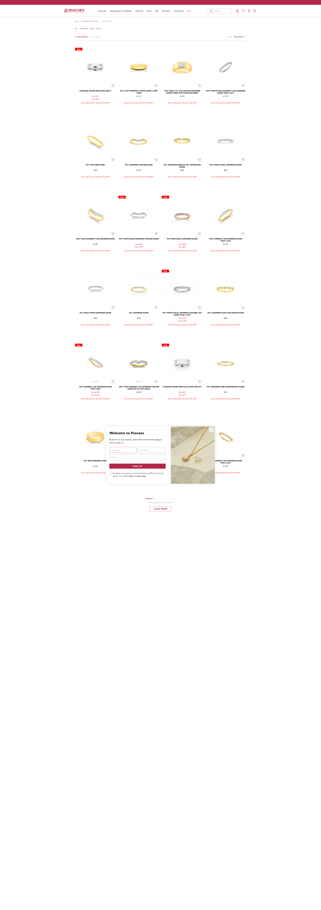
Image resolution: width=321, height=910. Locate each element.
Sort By (229, 36)
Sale (189, 11)
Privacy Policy (141, 476)
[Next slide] (113, 140)
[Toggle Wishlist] (113, 86)
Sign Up (137, 466)
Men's (149, 11)
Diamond (84, 28)
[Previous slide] (77, 140)
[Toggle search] (212, 10)
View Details (85, 108)
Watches (139, 11)
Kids (156, 11)
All (76, 28)
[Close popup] (211, 429)
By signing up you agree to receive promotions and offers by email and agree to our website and (138, 474)
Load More (160, 508)
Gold (92, 28)
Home (77, 21)
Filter (82, 36)
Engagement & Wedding (121, 11)
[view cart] (254, 11)
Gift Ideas (166, 11)
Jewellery (102, 11)
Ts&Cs (131, 476)
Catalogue (178, 11)
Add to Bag (105, 108)
